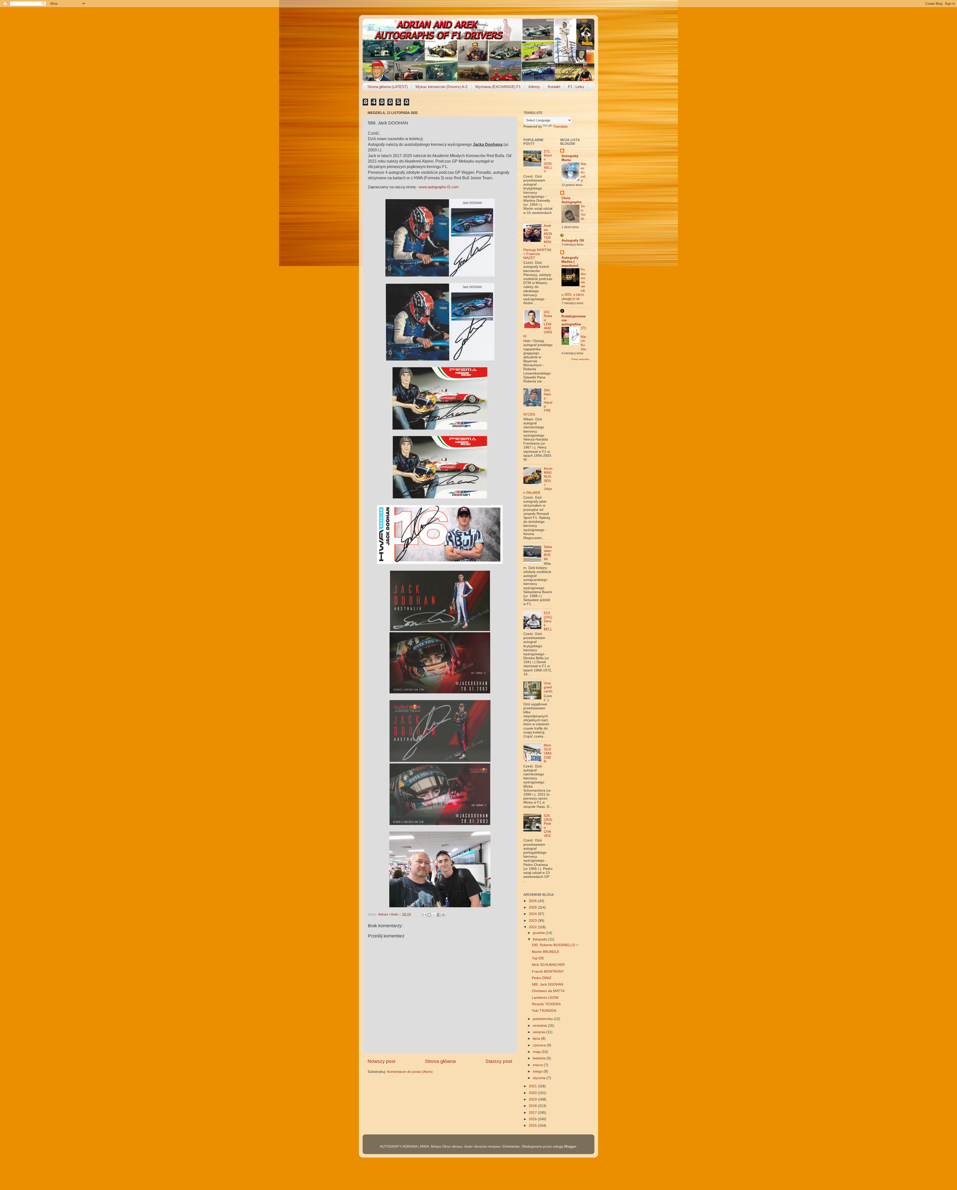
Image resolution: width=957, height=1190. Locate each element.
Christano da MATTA (548, 991)
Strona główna (440, 1061)
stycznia (540, 1078)
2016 (533, 1119)
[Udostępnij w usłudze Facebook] (438, 914)
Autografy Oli (572, 240)
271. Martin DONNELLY (548, 162)
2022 (533, 927)
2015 (533, 1125)
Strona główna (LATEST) (387, 87)
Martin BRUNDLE (545, 952)
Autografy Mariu (569, 158)
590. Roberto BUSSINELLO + (555, 945)
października (543, 1019)
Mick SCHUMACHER (548, 753)
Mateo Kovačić (583, 172)
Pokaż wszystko (580, 359)
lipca (537, 1038)
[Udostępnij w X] (433, 914)
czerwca (540, 1045)
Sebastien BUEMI (548, 553)
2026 (533, 901)
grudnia (539, 933)
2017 (533, 1112)
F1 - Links (576, 87)
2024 (533, 914)
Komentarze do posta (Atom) (410, 1072)
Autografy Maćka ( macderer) (569, 262)
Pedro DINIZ (542, 978)
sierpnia (539, 1032)
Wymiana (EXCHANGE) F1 (498, 87)
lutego (538, 1071)
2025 (533, 907)
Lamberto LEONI (545, 998)
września (540, 1025)
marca (538, 1065)
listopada (540, 939)
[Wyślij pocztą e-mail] (424, 914)
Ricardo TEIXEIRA (546, 1004)
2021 (533, 1086)
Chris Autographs (571, 200)
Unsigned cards (548, 687)
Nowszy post (381, 1061)
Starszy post (498, 1061)
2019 (533, 1099)
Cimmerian (511, 1146)
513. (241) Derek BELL (548, 621)
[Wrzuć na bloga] (429, 914)
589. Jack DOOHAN (547, 984)
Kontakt (554, 87)
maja (537, 1052)
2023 (533, 920)
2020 (533, 1093)
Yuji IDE (538, 958)
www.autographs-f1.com (439, 187)
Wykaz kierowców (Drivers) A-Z (441, 87)
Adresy (534, 87)
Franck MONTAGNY (548, 971)
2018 (533, 1106)
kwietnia (540, 1058)
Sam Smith (583, 212)
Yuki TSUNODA (544, 1010)
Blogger (570, 1146)
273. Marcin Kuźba (583, 338)
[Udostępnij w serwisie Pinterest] (443, 914)
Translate (560, 126)
